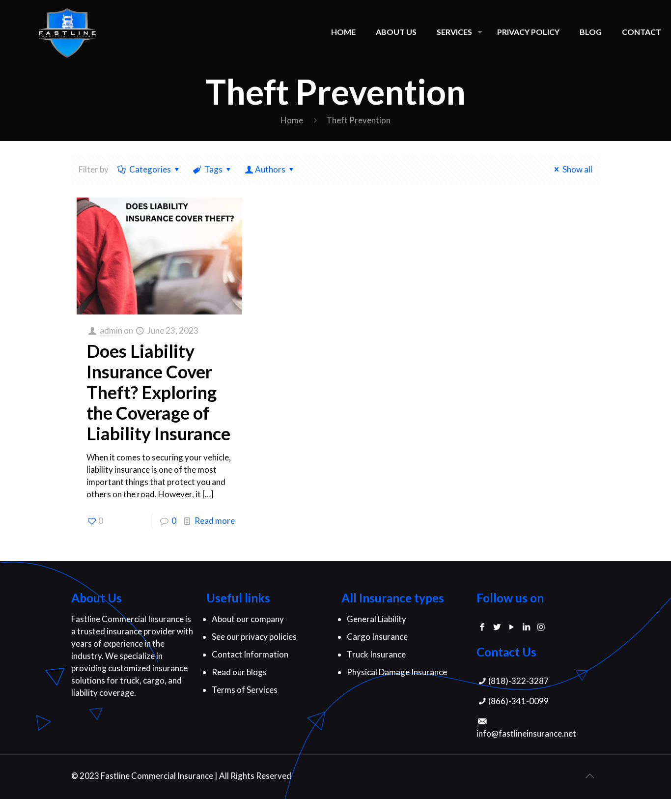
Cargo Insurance (377, 636)
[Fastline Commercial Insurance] (67, 32)
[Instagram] (541, 627)
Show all (577, 169)
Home (291, 120)
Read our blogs (239, 672)
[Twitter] (497, 627)
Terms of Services (245, 690)
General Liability (376, 619)
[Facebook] (482, 627)
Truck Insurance (376, 654)
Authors (270, 169)
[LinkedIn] (526, 627)
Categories (150, 169)
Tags (213, 169)
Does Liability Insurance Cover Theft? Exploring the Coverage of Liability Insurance (158, 392)
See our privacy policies (254, 636)
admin (111, 330)
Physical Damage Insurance (397, 672)
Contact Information (250, 654)
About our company (248, 619)
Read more (215, 520)
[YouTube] (512, 627)
